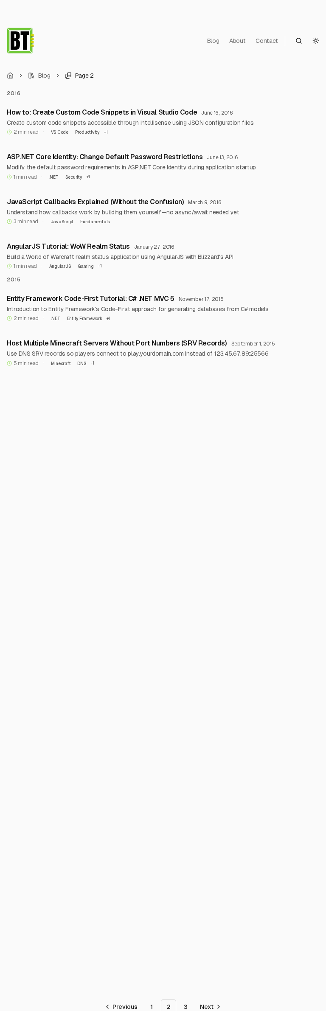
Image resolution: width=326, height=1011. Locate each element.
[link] (79, 75)
